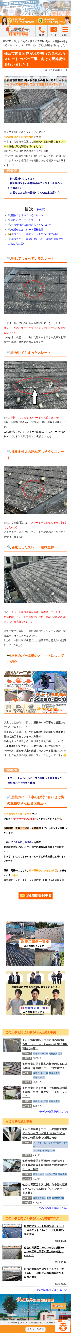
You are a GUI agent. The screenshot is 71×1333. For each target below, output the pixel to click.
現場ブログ (20, 41)
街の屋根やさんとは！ (22, 178)
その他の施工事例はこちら (54, 1111)
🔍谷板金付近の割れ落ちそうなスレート (30, 224)
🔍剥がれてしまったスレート (24, 220)
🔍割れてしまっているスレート (25, 215)
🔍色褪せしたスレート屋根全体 (25, 229)
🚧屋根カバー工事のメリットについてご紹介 (33, 234)
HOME (7, 41)
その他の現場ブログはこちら (52, 1289)
